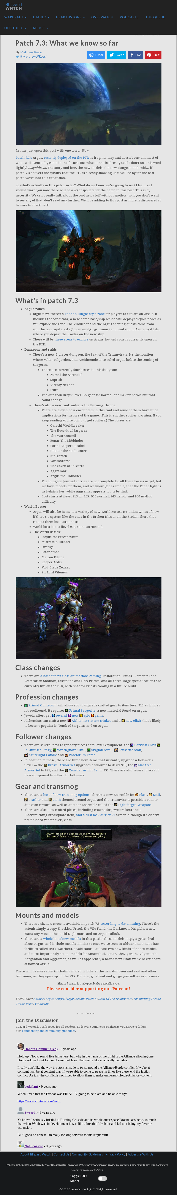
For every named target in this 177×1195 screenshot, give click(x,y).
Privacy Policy (115, 1154)
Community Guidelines (87, 1154)
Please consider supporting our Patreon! (88, 988)
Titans (20, 1003)
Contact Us (62, 1154)
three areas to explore (71, 339)
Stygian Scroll (102, 750)
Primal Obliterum (42, 705)
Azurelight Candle (42, 755)
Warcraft (14, 17)
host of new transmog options (66, 795)
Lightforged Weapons (135, 805)
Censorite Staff (130, 750)
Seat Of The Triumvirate (115, 998)
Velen (29, 1003)
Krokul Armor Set (61, 765)
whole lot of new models (62, 939)
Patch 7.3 (92, 998)
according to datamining (120, 924)
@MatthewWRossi (32, 56)
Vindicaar (41, 1003)
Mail (156, 795)
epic (87, 715)
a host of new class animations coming (70, 676)
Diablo (40, 17)
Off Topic (14, 28)
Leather (34, 800)
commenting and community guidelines (48, 1030)
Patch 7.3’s (24, 158)
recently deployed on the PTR (66, 158)
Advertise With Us (140, 1154)
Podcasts (129, 17)
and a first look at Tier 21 (95, 815)
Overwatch (102, 17)
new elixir (133, 721)
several (61, 715)
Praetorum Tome (82, 755)
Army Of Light (64, 998)
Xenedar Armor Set (84, 770)
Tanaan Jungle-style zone (85, 314)
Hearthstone (69, 17)
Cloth (57, 800)
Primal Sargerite (82, 710)
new (75, 715)
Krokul (79, 998)
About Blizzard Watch (36, 1154)
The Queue (155, 17)
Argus (49, 998)
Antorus (38, 998)
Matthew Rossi (31, 52)
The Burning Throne (147, 998)
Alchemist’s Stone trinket (91, 721)
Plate (143, 795)
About (39, 28)
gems (99, 715)
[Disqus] (88, 1095)
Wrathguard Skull (71, 750)
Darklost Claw (145, 745)
